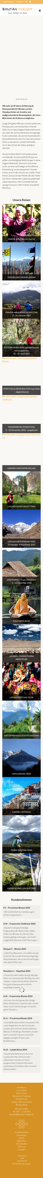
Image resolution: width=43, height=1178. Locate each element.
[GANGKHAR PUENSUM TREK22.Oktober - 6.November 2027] (21, 529)
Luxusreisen (21, 1090)
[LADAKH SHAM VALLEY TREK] (21, 490)
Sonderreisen (21, 1099)
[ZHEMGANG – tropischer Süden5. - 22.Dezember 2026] (21, 567)
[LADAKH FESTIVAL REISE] (21, 681)
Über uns (22, 1146)
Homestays (21, 1135)
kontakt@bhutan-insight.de (21, 1114)
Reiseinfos (21, 1141)
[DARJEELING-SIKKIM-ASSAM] (21, 261)
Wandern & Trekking (21, 1096)
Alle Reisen (21, 1087)
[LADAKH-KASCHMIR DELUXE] (21, 452)
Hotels (21, 1138)
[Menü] (40, 11)
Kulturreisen (21, 1093)
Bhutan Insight (21, 1108)
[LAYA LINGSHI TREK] (21, 758)
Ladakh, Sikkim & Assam (21, 1102)
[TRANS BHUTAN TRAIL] (21, 834)
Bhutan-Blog (21, 1104)
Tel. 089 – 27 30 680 (21, 1111)
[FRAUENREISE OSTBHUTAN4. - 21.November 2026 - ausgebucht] (21, 414)
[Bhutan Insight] (17, 11)
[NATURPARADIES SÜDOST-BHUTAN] (21, 720)
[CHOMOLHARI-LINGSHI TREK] (21, 872)
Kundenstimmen (21, 1132)
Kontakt (21, 1149)
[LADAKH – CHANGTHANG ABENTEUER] (21, 643)
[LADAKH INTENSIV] (21, 796)
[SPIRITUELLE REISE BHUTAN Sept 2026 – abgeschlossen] (21, 376)
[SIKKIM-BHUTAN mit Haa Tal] (21, 223)
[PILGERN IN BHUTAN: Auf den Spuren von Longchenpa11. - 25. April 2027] (21, 338)
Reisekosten (21, 1143)
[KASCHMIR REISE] (21, 605)
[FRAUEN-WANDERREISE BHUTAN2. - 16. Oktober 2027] (21, 299)
